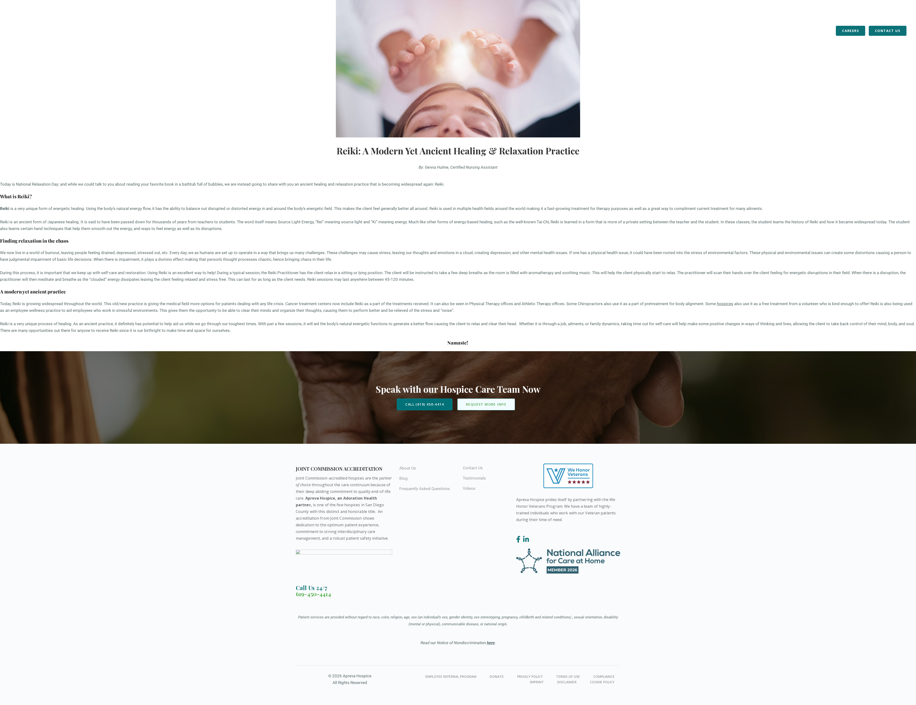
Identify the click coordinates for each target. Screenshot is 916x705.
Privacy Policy (530, 676)
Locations (721, 30)
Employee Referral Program (450, 676)
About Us (748, 30)
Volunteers (776, 30)
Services (695, 30)
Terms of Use (568, 676)
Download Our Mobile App (865, 14)
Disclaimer (567, 682)
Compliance (603, 676)
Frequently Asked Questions (758, 14)
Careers (850, 30)
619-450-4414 (313, 594)
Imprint (537, 682)
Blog (827, 30)
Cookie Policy (602, 682)
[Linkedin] (526, 539)
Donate (497, 676)
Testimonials (474, 478)
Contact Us (887, 30)
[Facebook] (519, 539)
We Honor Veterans (813, 14)
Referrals (805, 30)
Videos (469, 488)
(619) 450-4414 (707, 15)
